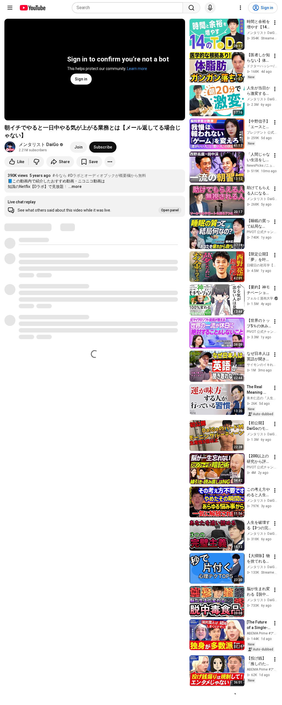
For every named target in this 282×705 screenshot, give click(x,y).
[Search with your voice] (210, 7)
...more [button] (75, 186)
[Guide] (10, 7)
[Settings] (240, 7)
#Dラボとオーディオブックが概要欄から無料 (106, 175)
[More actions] (109, 161)
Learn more (137, 68)
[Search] (191, 7)
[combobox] (129, 7)
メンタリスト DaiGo (39, 144)
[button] (94, 206)
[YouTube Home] (32, 7)
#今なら (59, 175)
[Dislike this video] (36, 161)
